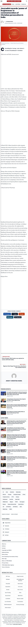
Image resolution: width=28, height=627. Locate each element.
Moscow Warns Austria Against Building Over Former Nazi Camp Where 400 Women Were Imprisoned (17, 406)
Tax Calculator (20, 601)
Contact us (23, 4)
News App (4, 558)
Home (13, 4)
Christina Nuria (9, 21)
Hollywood (5, 499)
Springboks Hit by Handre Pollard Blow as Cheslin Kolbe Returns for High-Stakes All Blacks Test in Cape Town (16, 444)
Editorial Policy (5, 552)
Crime (24, 494)
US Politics (15, 506)
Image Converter (20, 576)
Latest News (17, 4)
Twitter (15, 314)
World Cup (5, 509)
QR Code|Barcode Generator (20, 580)
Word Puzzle (20, 583)
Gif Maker (8, 579)
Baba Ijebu (18, 492)
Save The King (8, 592)
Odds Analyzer (8, 607)
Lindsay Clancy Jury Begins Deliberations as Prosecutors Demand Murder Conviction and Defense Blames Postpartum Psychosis (17, 465)
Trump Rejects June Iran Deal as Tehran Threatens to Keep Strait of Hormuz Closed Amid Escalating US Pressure (16, 429)
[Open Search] (26, 1)
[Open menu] (1, 1)
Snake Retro (7, 586)
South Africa (21, 504)
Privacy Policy (5, 562)
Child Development (8, 604)
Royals (4, 504)
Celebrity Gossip (16, 494)
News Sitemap (14, 514)
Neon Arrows (20, 589)
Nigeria (11, 501)
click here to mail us (17, 624)
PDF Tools (8, 576)
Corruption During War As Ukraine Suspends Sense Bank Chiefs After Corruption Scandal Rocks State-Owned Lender (17, 393)
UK (3, 506)
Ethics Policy (5, 554)
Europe (17, 496)
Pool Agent (22, 501)
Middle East (5, 501)
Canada (9, 494)
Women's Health (20, 598)
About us (4, 543)
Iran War (11, 499)
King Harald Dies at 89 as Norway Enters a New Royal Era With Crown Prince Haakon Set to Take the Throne (17, 458)
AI (3, 492)
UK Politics (8, 506)
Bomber (7, 589)
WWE (10, 509)
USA (21, 506)
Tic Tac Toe (20, 586)
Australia (12, 492)
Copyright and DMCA (6, 550)
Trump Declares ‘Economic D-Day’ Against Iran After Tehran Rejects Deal (16, 399)
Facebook (8, 314)
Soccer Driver (7, 595)
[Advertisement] (14, 62)
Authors (4, 546)
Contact (3, 548)
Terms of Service (6, 567)
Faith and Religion (7, 4)
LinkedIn (10, 317)
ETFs (13, 496)
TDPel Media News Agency (14, 1)
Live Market (8, 598)
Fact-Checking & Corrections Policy (10, 556)
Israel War (17, 499)
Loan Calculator (8, 601)
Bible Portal (20, 595)
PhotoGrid (8, 583)
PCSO (16, 501)
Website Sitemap (6, 514)
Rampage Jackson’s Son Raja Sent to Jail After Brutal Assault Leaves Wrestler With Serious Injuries (17, 451)
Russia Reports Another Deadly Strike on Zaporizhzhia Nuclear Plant (16, 412)
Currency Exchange (20, 604)
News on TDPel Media (7, 560)
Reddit (22, 314)
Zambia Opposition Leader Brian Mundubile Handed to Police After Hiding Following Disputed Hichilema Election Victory (16, 422)
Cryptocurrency (6, 496)
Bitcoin (4, 494)
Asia (7, 492)
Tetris (20, 592)
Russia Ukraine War (12, 504)
